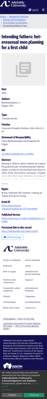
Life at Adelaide (32, 260)
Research (7, 266)
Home (3, 16)
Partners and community (9, 281)
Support (29, 280)
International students (31, 289)
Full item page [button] (14, 237)
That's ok (34, 395)
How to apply (9, 272)
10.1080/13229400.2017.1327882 (18, 154)
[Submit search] (26, 9)
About (28, 266)
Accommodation (33, 302)
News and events (11, 308)
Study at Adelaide (11, 260)
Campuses (30, 296)
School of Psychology (14, 20)
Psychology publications (16, 23)
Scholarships (9, 302)
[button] (29, 9)
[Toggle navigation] (43, 9)
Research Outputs (18, 16)
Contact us (30, 308)
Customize (7, 390)
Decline (12, 395)
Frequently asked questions (11, 289)
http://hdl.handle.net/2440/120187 (20, 231)
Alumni (6, 296)
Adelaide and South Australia (32, 273)
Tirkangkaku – (18, 319)
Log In (35, 10)
